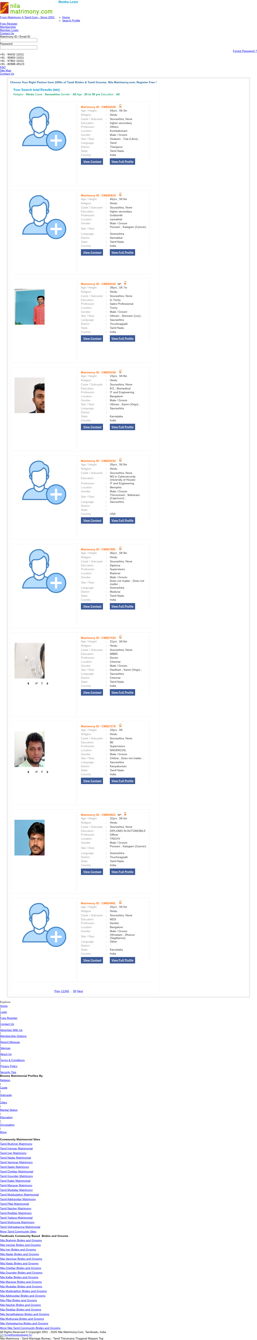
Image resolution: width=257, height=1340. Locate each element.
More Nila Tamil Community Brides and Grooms (30, 1328)
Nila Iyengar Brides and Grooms (20, 1245)
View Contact (92, 161)
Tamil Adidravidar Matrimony (18, 1199)
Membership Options (13, 1036)
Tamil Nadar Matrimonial (15, 1157)
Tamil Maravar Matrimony (16, 1185)
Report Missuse (10, 1042)
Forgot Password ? (245, 51)
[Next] (47, 685)
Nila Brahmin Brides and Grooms (21, 1240)
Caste (3, 1087)
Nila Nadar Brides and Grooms (19, 1254)
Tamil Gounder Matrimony (16, 1176)
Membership (8, 26)
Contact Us (7, 33)
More (3, 1132)
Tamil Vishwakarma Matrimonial (20, 1226)
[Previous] (28, 685)
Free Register (8, 23)
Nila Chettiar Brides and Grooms (20, 1268)
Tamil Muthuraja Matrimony (17, 1222)
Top (101, 1338)
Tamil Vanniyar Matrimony (16, 1162)
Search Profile (71, 20)
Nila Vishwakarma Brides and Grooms (24, 1323)
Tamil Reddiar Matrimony (16, 1213)
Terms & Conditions (12, 1060)
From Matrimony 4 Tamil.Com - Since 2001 (27, 17)
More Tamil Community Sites (18, 1231)
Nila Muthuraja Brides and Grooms (22, 1318)
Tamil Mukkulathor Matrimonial (19, 1194)
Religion (5, 1080)
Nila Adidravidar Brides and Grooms (22, 1295)
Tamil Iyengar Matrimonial (16, 1148)
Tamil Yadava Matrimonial (16, 1217)
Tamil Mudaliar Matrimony (16, 1190)
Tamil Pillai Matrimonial (14, 1203)
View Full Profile (122, 161)
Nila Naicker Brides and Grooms (20, 1304)
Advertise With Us (11, 1030)
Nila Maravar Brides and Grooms (21, 1281)
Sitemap (5, 1048)
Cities (3, 1102)
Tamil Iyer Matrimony (13, 1153)
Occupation (7, 1124)
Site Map (5, 70)
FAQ (3, 67)
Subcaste (6, 1095)
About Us (6, 1054)
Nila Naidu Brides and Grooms (19, 1263)
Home (66, 17)
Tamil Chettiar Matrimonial (16, 1171)
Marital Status (8, 1109)
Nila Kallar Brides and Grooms (19, 1277)
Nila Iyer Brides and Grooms (18, 1249)
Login (3, 1012)
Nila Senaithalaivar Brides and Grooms (24, 1314)
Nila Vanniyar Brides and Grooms (21, 1258)
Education (6, 1117)
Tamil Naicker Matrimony (15, 1208)
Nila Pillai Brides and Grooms (18, 1300)
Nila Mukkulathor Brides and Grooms (23, 1291)
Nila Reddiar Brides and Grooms (20, 1309)
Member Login (68, 1)
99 (74, 991)
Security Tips (8, 1072)
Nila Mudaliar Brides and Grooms (21, 1286)
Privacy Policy (8, 1066)
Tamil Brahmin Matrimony (16, 1143)
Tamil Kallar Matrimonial (15, 1180)
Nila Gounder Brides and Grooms (21, 1272)
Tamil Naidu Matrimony (14, 1166)
